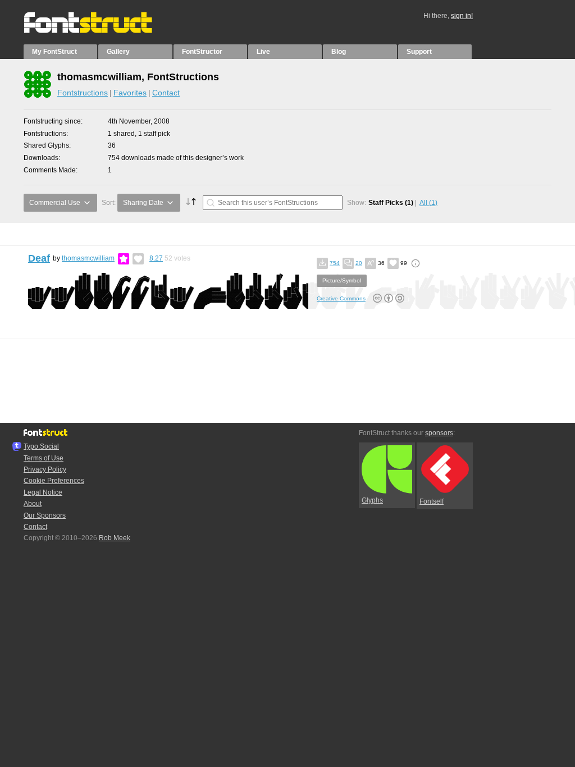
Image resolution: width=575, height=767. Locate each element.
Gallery (118, 52)
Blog (338, 52)
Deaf (39, 258)
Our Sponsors (45, 515)
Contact (166, 92)
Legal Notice (43, 492)
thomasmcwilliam (88, 258)
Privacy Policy (45, 469)
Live (263, 52)
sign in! (462, 16)
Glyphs (372, 500)
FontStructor (202, 52)
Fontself (431, 501)
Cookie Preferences (54, 481)
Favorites (130, 92)
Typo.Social (41, 446)
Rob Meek (114, 538)
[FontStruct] (100, 31)
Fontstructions (82, 92)
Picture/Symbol (341, 280)
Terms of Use (43, 458)
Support (419, 52)
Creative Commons (341, 298)
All (428, 203)
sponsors (439, 433)
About (33, 504)
